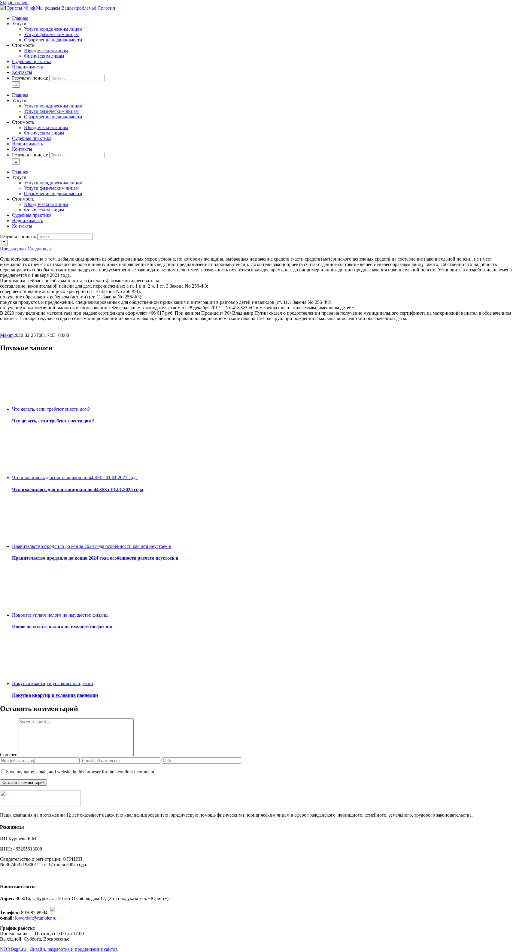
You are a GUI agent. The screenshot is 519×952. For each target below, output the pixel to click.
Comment (9, 754)
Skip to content (14, 2)
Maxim (7, 335)
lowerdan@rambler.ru (35, 917)
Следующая (40, 248)
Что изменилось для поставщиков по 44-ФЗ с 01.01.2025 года (75, 477)
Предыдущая (13, 248)
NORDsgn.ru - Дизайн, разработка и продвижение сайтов (59, 949)
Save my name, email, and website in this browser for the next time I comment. (80, 771)
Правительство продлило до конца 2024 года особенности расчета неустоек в (91, 546)
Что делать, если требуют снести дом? (51, 409)
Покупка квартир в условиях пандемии (52, 683)
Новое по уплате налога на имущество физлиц (60, 615)
